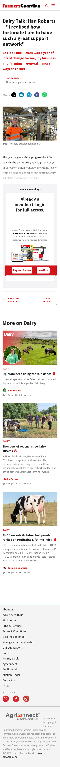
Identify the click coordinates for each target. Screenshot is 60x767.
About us (8, 609)
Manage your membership (18, 642)
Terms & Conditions (14, 631)
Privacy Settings (12, 626)
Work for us (9, 620)
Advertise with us (13, 615)
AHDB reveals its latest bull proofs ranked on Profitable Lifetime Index (27, 537)
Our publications (13, 648)
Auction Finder (11, 675)
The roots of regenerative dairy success (24, 448)
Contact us (9, 680)
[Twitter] (6, 699)
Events (7, 653)
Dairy (6, 368)
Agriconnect (10, 664)
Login (29, 222)
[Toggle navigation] (52, 6)
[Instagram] (26, 699)
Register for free (22, 270)
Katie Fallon (14, 390)
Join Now (43, 270)
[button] (47, 6)
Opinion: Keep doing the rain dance (27, 374)
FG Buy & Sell (11, 658)
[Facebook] (16, 699)
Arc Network (10, 669)
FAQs (6, 686)
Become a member (14, 637)
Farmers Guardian (18, 568)
